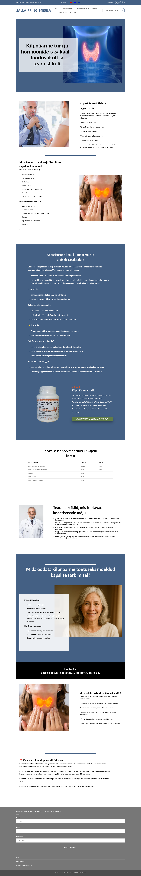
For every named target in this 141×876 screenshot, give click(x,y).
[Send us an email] (123, 2)
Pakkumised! (69, 8)
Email (18, 817)
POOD (57, 8)
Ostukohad (20, 861)
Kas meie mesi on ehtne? (67, 13)
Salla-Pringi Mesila (33, 10)
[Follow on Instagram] (119, 2)
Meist (18, 857)
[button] (28, 2)
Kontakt (64, 2)
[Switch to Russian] (75, 2)
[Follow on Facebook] (116, 2)
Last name (19, 837)
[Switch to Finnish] (79, 2)
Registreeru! (70, 847)
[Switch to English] (71, 2)
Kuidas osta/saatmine (24, 865)
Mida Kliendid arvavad (87, 8)
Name (18, 827)
